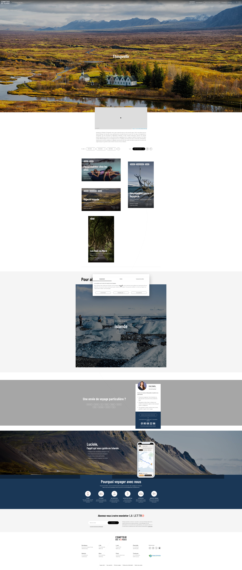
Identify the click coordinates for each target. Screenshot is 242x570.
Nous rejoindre (109, 565)
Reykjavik (112, 404)
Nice (100, 553)
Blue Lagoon (89, 404)
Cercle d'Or (119, 404)
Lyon (117, 545)
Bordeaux (84, 545)
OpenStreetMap (138, 128)
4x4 (102, 404)
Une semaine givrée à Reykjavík (140, 194)
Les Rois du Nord (98, 250)
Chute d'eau (96, 404)
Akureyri (106, 404)
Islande (121, 324)
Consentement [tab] (102, 278)
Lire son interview (152, 389)
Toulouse (135, 553)
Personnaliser (120, 292)
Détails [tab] (121, 278)
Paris (117, 553)
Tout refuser (103, 292)
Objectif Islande (91, 199)
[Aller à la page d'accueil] (5, 2)
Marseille (135, 545)
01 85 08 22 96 (148, 423)
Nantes (84, 553)
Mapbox (134, 128)
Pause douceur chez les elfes (95, 168)
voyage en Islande (131, 137)
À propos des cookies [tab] (140, 278)
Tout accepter (139, 292)
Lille (100, 545)
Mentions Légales (117, 565)
